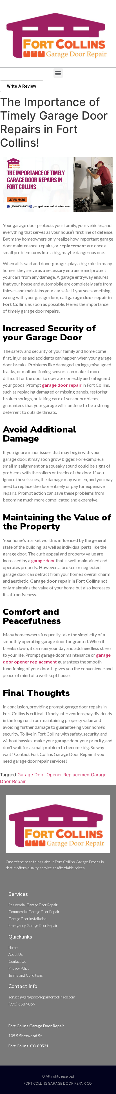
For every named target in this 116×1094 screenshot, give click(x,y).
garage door (43, 560)
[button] (58, 73)
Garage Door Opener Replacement (54, 774)
